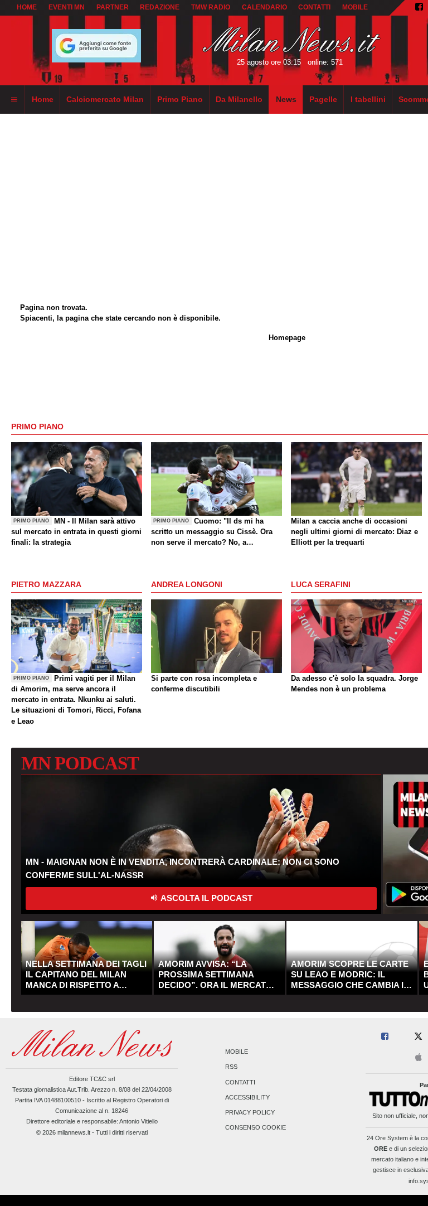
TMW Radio (210, 7)
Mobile (236, 1052)
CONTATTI (314, 7)
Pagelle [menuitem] (323, 99)
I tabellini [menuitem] (368, 99)
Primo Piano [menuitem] (180, 99)
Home (27, 7)
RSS (231, 1067)
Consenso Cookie (255, 1128)
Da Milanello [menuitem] (239, 99)
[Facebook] (419, 8)
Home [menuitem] (43, 99)
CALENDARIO (264, 7)
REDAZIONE (159, 7)
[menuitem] (14, 99)
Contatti (240, 1082)
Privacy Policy (250, 1112)
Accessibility (247, 1097)
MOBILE (355, 7)
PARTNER (112, 7)
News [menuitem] (286, 99)
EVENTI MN (66, 7)
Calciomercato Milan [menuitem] (105, 99)
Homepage (287, 337)
